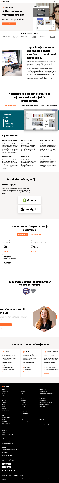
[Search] (54, 1)
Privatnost (4, 475)
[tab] (10, 105)
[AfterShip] (5, 1)
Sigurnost (16, 475)
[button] (16, 251)
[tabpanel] (29, 139)
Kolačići (22, 475)
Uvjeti (10, 475)
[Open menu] (57, 2)
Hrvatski (5, 452)
